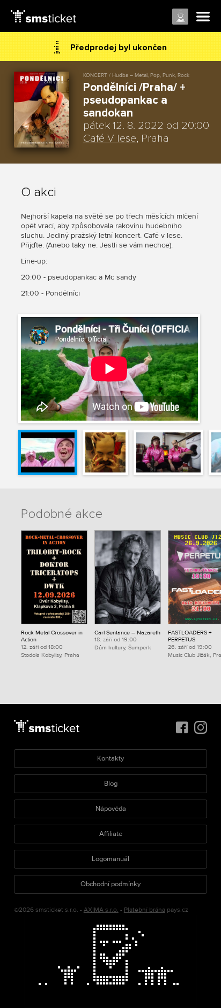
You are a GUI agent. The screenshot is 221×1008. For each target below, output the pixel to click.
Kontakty (110, 758)
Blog (110, 783)
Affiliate (110, 833)
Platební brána (144, 910)
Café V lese (109, 138)
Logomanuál (110, 859)
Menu (203, 17)
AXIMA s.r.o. (101, 910)
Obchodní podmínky (110, 884)
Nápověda (110, 808)
